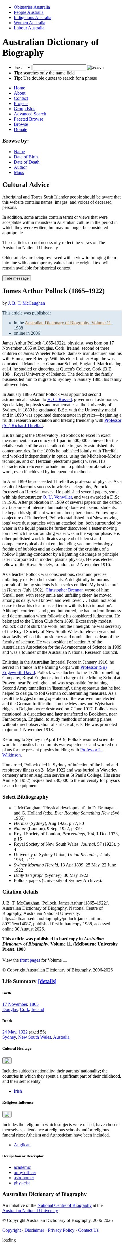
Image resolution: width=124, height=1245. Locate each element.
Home (19, 87)
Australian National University (30, 1210)
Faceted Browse (28, 119)
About (19, 93)
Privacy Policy (61, 1230)
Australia (61, 1037)
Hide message (17, 278)
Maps (19, 172)
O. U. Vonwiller (57, 497)
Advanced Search (30, 113)
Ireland (37, 1009)
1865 (34, 1004)
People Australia (29, 12)
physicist (22, 1182)
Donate (20, 129)
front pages (30, 960)
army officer (25, 1172)
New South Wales (34, 1037)
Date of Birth (26, 156)
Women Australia (29, 22)
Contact (21, 98)
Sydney (9, 1037)
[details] (47, 981)
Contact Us (88, 1230)
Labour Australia (29, 27)
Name (19, 151)
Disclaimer (34, 1230)
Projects (21, 103)
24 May (9, 1031)
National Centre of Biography (64, 1205)
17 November (14, 1004)
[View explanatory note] (7, 1060)
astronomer (24, 1177)
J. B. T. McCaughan (26, 303)
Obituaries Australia (32, 7)
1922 (23, 1031)
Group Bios (24, 108)
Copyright (11, 1230)
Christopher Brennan (65, 589)
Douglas (10, 1009)
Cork (24, 1009)
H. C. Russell (59, 399)
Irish (18, 1091)
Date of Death (27, 162)
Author (20, 167)
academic (22, 1167)
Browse (21, 124)
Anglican (22, 1144)
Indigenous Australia (32, 17)
